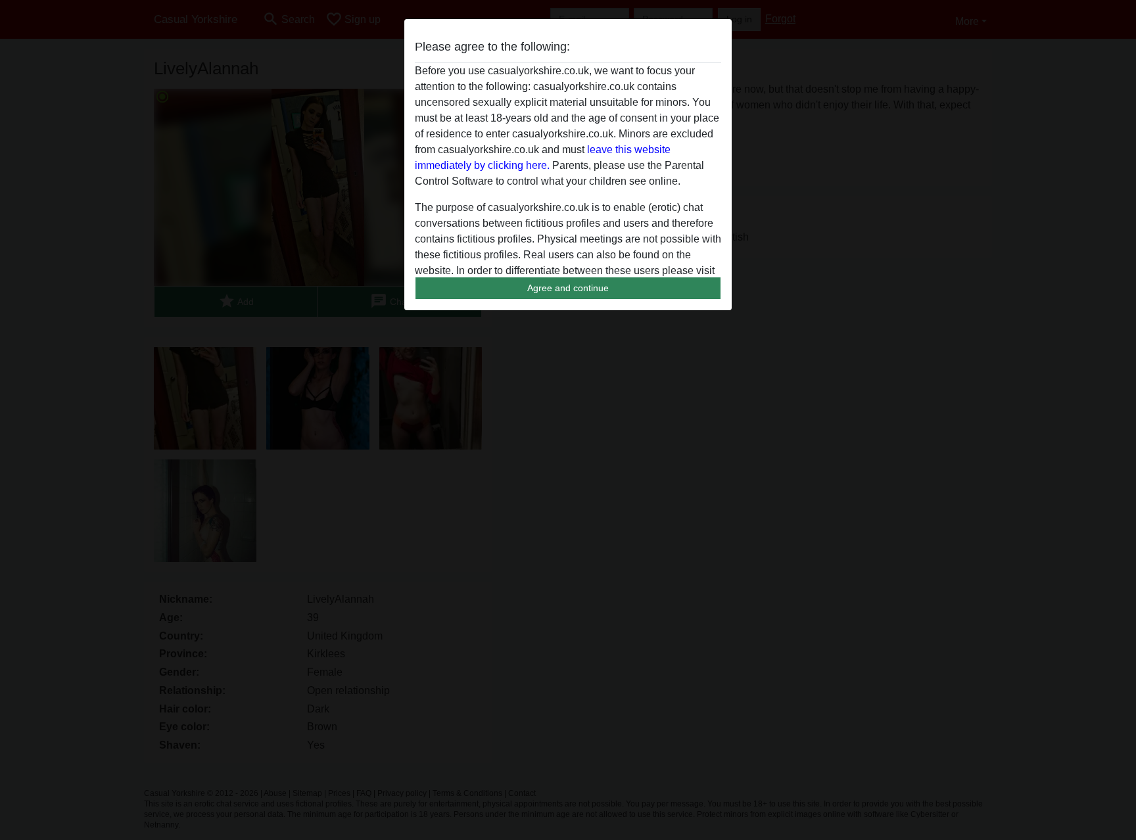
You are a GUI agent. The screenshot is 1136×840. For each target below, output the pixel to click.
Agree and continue (568, 288)
